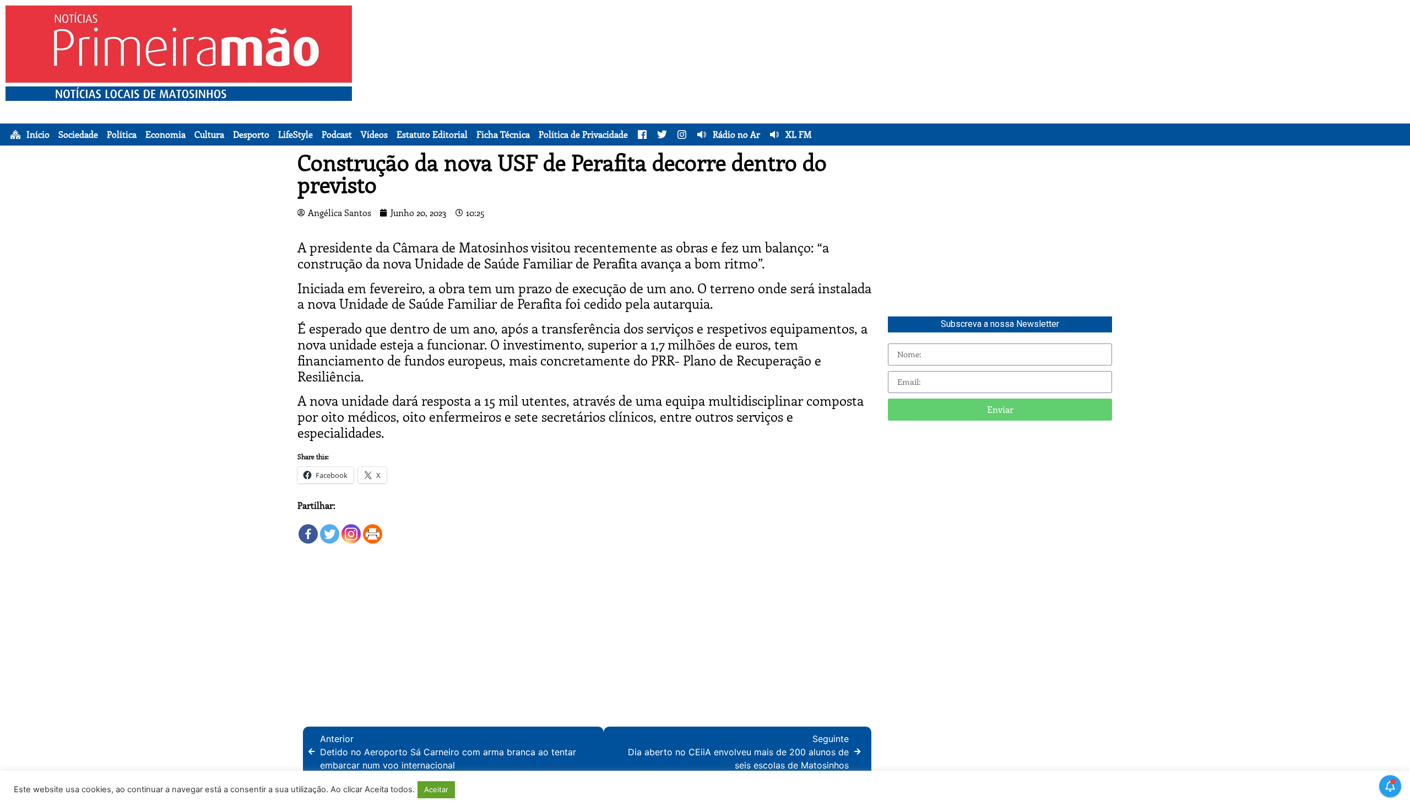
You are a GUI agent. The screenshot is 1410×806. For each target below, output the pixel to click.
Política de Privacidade (583, 134)
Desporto (251, 134)
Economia (165, 134)
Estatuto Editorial (432, 134)
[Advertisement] (903, 83)
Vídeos (374, 134)
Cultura (209, 134)
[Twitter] (329, 528)
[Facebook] (308, 528)
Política (122, 134)
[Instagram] (351, 528)
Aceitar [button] (436, 789)
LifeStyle (295, 134)
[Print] (372, 528)
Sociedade (78, 134)
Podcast (337, 134)
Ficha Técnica (503, 134)
